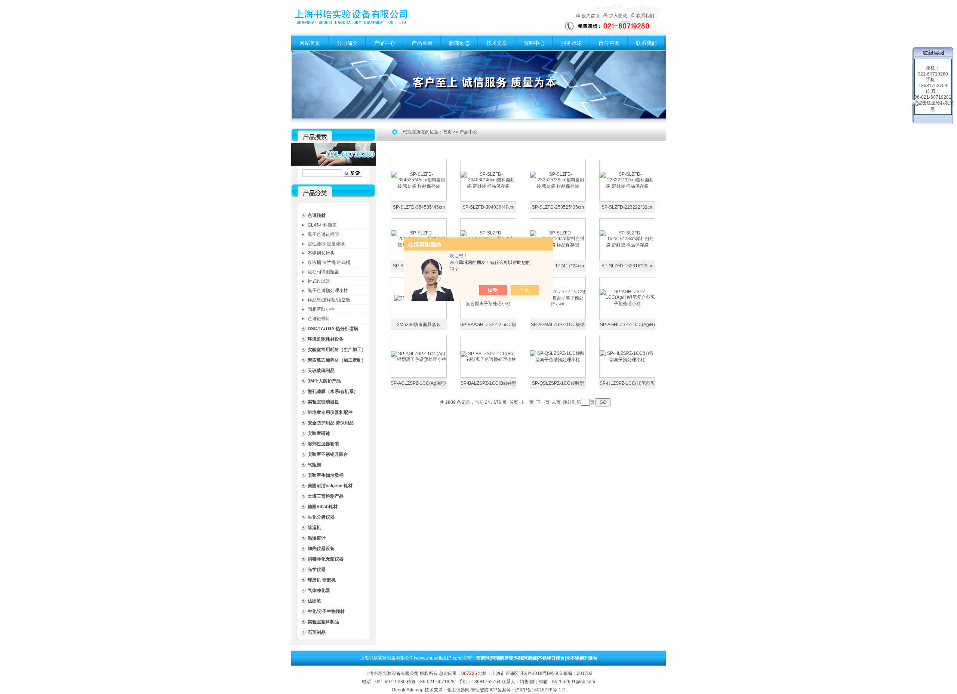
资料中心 (534, 43)
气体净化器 (319, 590)
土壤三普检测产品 (326, 496)
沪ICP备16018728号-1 (538, 690)
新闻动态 (459, 43)
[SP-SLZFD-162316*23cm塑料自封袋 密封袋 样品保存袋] (627, 239)
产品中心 (384, 43)
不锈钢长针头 (321, 253)
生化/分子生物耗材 (326, 611)
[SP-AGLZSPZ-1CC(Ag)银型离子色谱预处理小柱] (418, 356)
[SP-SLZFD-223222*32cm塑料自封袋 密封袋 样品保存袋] (627, 180)
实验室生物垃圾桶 (326, 475)
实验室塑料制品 (323, 621)
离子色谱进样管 (323, 234)
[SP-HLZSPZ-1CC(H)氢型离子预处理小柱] (627, 356)
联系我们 (645, 15)
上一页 (527, 402)
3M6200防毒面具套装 (419, 324)
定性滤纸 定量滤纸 (326, 243)
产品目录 (422, 43)
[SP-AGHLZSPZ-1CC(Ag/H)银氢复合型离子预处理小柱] (627, 297)
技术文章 (496, 43)
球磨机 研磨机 (322, 580)
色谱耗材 (317, 215)
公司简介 (347, 43)
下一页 (543, 402)
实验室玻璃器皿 (323, 402)
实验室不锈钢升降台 (328, 454)
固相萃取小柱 (321, 309)
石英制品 (317, 632)
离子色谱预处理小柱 (328, 290)
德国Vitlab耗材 (323, 506)
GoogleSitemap (408, 690)
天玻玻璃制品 (321, 370)
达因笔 (314, 601)
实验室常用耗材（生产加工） (337, 349)
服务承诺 (571, 43)
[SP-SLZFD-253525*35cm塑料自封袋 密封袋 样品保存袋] (557, 180)
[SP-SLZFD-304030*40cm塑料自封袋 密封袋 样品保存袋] (488, 180)
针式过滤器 (319, 281)
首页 (447, 132)
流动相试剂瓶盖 (323, 271)
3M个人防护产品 (324, 381)
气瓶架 (314, 464)
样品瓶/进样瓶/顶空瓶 (329, 300)
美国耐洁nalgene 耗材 (330, 485)
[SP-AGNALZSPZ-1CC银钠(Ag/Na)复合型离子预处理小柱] (557, 297)
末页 (556, 402)
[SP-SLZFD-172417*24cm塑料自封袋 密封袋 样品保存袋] (557, 239)
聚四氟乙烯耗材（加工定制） (337, 360)
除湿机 (314, 527)
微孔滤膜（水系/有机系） (333, 391)
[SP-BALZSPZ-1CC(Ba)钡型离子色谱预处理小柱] (488, 356)
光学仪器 (317, 569)
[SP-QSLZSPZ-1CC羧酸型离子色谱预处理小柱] (557, 356)
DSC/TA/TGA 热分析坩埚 (333, 328)
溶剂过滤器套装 (323, 443)
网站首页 (309, 43)
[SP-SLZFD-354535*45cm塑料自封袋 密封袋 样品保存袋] (418, 180)
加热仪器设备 (321, 548)
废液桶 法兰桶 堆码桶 (329, 262)
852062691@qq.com (573, 681)
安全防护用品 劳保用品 (331, 423)
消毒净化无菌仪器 (326, 559)
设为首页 (591, 15)
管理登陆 (480, 690)
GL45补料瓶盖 (322, 225)
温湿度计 (317, 538)
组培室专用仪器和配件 (330, 412)
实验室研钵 (319, 433)
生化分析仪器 (321, 517)
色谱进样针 (319, 318)
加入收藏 (618, 15)
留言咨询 (608, 43)
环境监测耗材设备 (326, 339)
